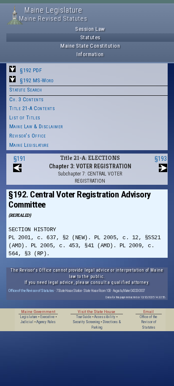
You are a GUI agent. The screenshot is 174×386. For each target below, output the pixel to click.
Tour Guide (83, 317)
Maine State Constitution (90, 46)
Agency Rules (46, 322)
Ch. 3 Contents (26, 99)
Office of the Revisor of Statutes (31, 290)
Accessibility (104, 317)
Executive (47, 317)
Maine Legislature (29, 145)
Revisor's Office (27, 135)
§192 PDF (31, 70)
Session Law (90, 29)
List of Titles (25, 117)
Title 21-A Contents (32, 108)
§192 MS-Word (36, 80)
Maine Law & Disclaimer (36, 126)
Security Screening (86, 322)
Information (90, 54)
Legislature (28, 317)
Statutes (90, 37)
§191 (20, 158)
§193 (161, 158)
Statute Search (25, 89)
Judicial (26, 322)
